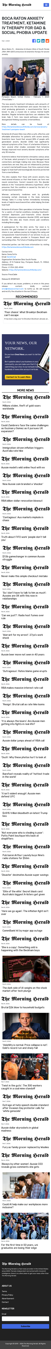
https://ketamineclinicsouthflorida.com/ (25, 270)
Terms (4, 1291)
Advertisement (8, 1299)
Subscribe (25, 1326)
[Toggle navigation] (46, 5)
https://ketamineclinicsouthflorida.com (18, 247)
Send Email (11, 257)
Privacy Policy (7, 1295)
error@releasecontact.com (13, 289)
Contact (5, 1302)
